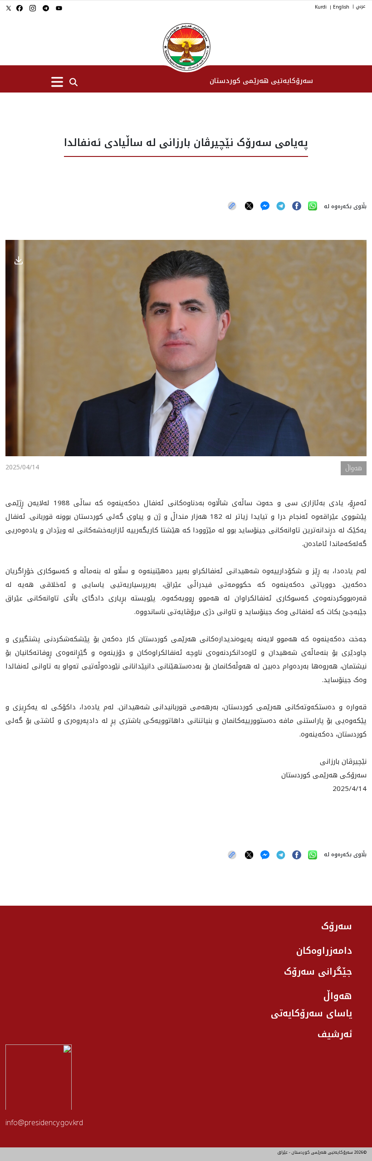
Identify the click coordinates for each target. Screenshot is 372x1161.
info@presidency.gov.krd (44, 1123)
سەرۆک (336, 926)
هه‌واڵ (337, 996)
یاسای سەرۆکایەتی (311, 1013)
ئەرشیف (335, 1034)
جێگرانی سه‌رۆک (318, 971)
